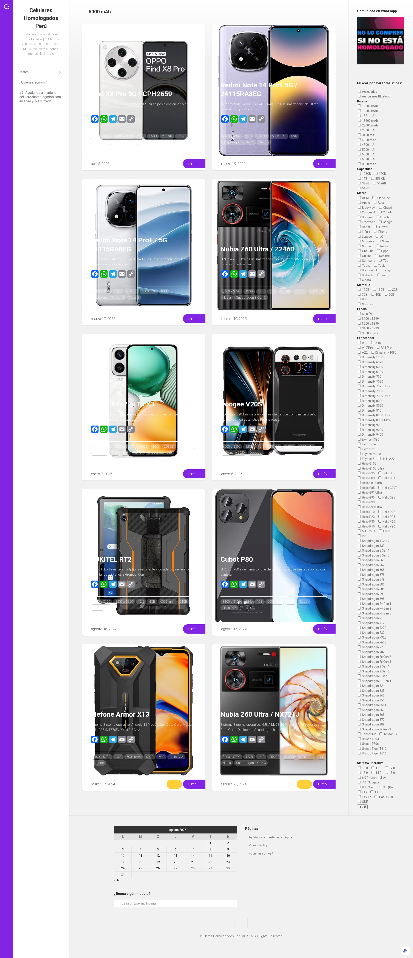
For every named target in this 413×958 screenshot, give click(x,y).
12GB (249, 291)
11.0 (378, 768)
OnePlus (367, 251)
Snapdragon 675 (373, 574)
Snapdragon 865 (373, 714)
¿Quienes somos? (33, 82)
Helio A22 (388, 459)
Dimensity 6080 (372, 367)
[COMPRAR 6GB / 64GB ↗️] (174, 784)
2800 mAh (368, 130)
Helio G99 (368, 502)
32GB (365, 183)
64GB (183, 602)
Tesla (381, 265)
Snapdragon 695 (373, 599)
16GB (153, 136)
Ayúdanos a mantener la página (270, 837)
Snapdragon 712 (373, 623)
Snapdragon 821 (373, 685)
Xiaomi (264, 142)
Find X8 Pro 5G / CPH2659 (131, 94)
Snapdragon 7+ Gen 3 (376, 613)
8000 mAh (368, 164)
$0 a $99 (367, 314)
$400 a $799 (124, 136)
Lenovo (366, 236)
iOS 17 (366, 797)
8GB (294, 136)
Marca (24, 72)
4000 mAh (368, 140)
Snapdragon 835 (373, 690)
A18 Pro (386, 347)
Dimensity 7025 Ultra (375, 386)
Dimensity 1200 (372, 357)
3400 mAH (368, 135)
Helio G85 (368, 488)
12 (158, 855)
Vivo (384, 275)
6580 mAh (368, 159)
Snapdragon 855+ (373, 705)
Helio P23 (368, 517)
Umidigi (385, 270)
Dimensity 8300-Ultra (376, 420)
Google (387, 222)
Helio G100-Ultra (372, 468)
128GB (142, 447)
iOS (364, 792)
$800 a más (369, 333)
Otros (386, 531)
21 (193, 862)
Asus (381, 202)
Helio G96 (388, 497)
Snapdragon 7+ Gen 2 (376, 608)
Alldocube (383, 198)
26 (158, 868)
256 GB (167, 136)
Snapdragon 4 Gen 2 (375, 541)
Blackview (368, 207)
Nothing (367, 246)
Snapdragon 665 (373, 570)
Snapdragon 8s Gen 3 (376, 729)
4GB (152, 602)
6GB (115, 453)
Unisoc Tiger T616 (374, 753)
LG (381, 236)
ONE (364, 801)
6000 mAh (99, 142)
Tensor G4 (390, 734)
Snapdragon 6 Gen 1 (375, 550)
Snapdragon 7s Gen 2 (376, 656)
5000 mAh (186, 447)
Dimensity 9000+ (373, 430)
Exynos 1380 (370, 439)
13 (175, 855)
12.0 (141, 602)
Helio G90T (389, 488)
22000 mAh (369, 125)
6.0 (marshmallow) (374, 777)
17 (123, 862)
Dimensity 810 (371, 410)
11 (140, 855)
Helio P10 (368, 512)
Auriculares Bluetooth (376, 96)
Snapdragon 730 (373, 632)
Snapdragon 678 (373, 579)
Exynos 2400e (371, 454)
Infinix (365, 231)
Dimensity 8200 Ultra (375, 415)
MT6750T (368, 531)
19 (158, 862)
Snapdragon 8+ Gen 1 (376, 681)
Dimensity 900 (371, 425)
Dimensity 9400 (123, 142)
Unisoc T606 (370, 743)
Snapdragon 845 (373, 695)
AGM (365, 198)
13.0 (261, 447)
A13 (364, 343)
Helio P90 (388, 526)
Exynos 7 (367, 459)
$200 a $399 (101, 136)
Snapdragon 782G (374, 652)
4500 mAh (368, 144)
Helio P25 (229, 608)
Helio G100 (368, 463)
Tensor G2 (368, 734)
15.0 (141, 136)
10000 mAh (369, 106)
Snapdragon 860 (373, 710)
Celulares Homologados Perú (41, 18)
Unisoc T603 (370, 739)
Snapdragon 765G (374, 642)
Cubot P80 (236, 559)
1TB (272, 291)
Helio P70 (368, 526)
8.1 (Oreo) (368, 787)
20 (175, 862)
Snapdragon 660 (373, 560)
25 (140, 868)
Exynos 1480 (370, 444)
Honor (138, 453)
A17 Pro (367, 347)
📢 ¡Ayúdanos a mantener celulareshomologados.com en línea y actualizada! (40, 97)
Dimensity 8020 (372, 405)
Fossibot (386, 217)
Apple (365, 202)
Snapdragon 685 (160, 453)
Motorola (367, 241)
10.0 (364, 768)
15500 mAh (369, 111)
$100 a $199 (101, 447)
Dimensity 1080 (385, 352)
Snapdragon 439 (373, 545)
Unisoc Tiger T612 (374, 748)
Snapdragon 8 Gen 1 (375, 666)
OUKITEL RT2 (111, 559)
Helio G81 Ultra (371, 483)
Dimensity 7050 (372, 391)
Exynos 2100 (370, 449)
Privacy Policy (258, 845)
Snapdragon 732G (374, 637)
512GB (181, 136)
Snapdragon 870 (373, 719)
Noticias (367, 304)
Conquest (368, 212)
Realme (384, 256)
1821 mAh (368, 115)
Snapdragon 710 (373, 618)
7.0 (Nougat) (370, 782)
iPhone (382, 231)
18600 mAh (369, 120)
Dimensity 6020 (234, 453)
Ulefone (98, 763)
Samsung (368, 260)
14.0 (261, 291)
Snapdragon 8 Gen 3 (251, 298)
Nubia (227, 298)
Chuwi (387, 207)
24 (123, 868)
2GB (394, 289)
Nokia (385, 241)
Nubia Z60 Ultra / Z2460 (257, 249)
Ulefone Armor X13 (119, 714)
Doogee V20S (241, 404)
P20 (364, 536)
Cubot (304, 602)
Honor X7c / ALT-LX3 (122, 404)
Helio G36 (176, 757)
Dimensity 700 (371, 376)
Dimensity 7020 (372, 381)
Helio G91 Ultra (371, 492)
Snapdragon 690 (373, 594)
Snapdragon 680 (373, 584)
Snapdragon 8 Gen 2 (375, 671)
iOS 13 (378, 792)
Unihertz (367, 275)
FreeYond (368, 222)
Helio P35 (368, 521)
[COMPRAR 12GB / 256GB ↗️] (304, 784)
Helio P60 (388, 521)
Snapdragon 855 (373, 700)
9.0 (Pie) (389, 787)
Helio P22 (388, 512)
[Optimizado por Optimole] (405, 951)
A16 (378, 343)
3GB (364, 294)
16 (228, 855)
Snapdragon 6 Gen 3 (375, 555)
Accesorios (369, 91)
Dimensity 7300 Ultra (375, 396)
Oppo (143, 142)
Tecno (365, 265)
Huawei (382, 227)
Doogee (256, 453)
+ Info (192, 163)
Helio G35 (368, 473)
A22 (364, 352)
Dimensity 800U (372, 401)
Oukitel (97, 608)
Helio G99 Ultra (371, 507)
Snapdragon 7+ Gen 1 (376, 603)
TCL (385, 260)
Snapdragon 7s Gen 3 (238, 142)
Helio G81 (388, 478)
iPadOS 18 (385, 797)
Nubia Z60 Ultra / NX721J (259, 714)
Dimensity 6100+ (373, 372)
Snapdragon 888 (373, 724)
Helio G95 (368, 497)
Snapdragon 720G (374, 628)
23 (228, 862)
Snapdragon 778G (374, 647)
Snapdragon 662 (373, 565)
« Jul (117, 880)
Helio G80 (368, 478)
